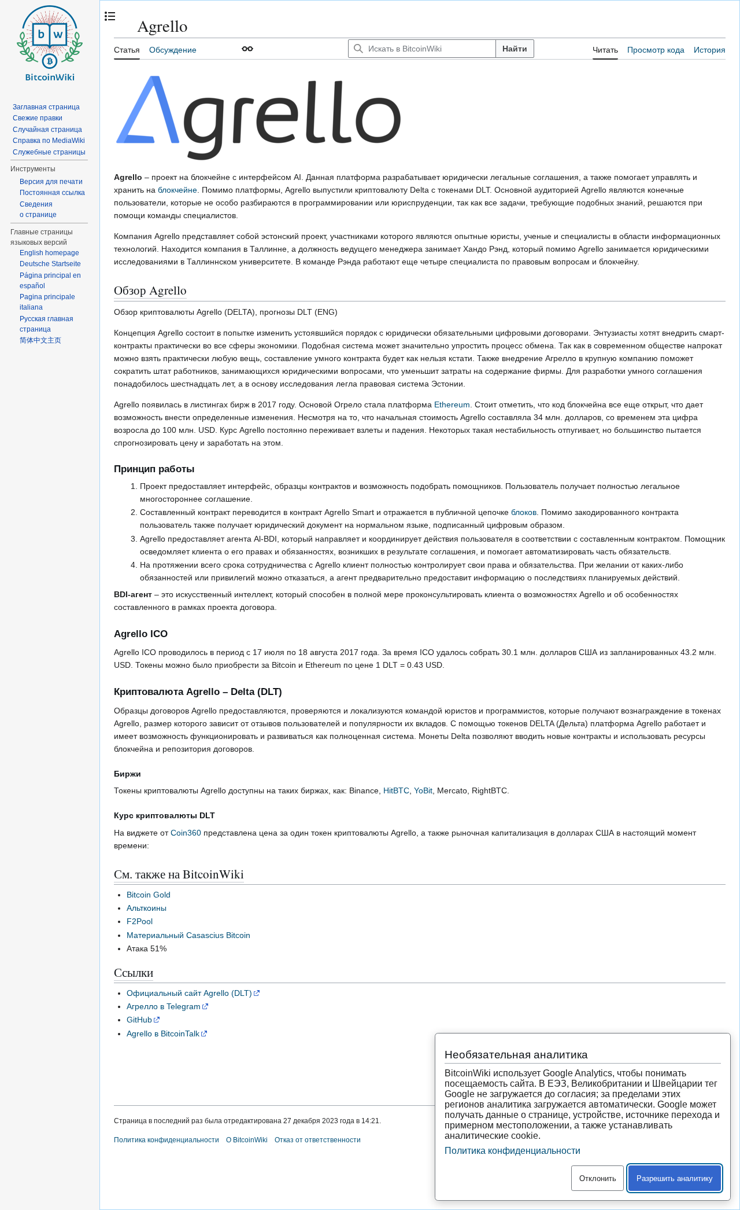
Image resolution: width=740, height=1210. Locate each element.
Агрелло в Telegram (164, 1006)
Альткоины (146, 908)
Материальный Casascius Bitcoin (188, 935)
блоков (523, 512)
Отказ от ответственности (318, 1140)
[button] (247, 48)
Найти (514, 48)
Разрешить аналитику (675, 1178)
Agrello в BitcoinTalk (163, 1033)
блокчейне (177, 189)
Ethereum (452, 404)
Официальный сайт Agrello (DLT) (189, 993)
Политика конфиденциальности (166, 1140)
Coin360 (186, 832)
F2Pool (140, 921)
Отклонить (597, 1178)
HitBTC (396, 790)
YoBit (423, 790)
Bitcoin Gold (149, 894)
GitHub (139, 1019)
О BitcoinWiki (247, 1140)
